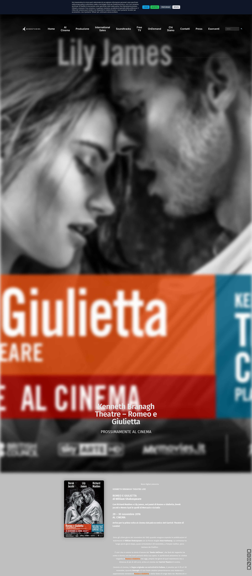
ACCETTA (155, 7)
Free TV (139, 29)
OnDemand (154, 28)
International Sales (102, 29)
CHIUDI (146, 7)
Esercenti (213, 28)
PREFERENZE (165, 7)
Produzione (82, 28)
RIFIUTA (176, 7)
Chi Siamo (170, 29)
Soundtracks (123, 28)
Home (51, 28)
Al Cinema (65, 29)
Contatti (185, 28)
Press (199, 28)
